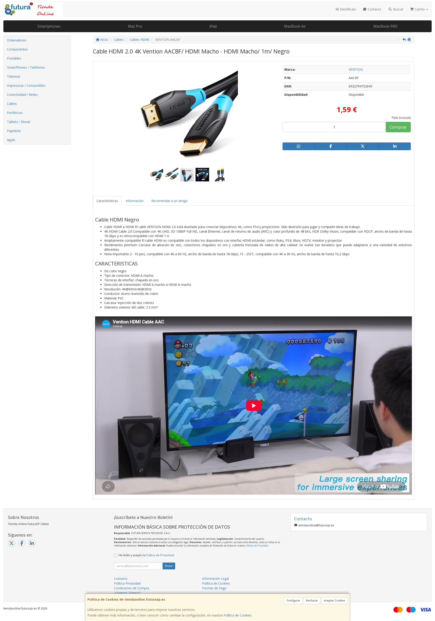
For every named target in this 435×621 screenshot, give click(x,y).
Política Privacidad (127, 583)
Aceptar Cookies (334, 600)
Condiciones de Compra (131, 588)
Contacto (374, 9)
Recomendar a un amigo (169, 201)
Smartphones (48, 26)
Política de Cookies (237, 615)
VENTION (356, 69)
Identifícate (347, 9)
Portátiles (14, 58)
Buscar (397, 9)
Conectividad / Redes (22, 94)
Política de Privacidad (257, 545)
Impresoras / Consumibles (26, 85)
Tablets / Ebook (18, 122)
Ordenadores (16, 40)
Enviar (169, 566)
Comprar (398, 127)
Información (135, 201)
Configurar (293, 600)
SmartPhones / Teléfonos (26, 67)
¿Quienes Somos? (127, 593)
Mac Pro (135, 26)
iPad (213, 26)
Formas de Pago (214, 588)
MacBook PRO (385, 26)
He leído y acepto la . (147, 555)
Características (107, 201)
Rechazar (312, 600)
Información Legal (215, 578)
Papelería (14, 131)
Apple (11, 140)
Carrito (420, 9)
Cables (12, 103)
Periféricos (15, 113)
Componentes (17, 49)
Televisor (13, 76)
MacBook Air (295, 26)
